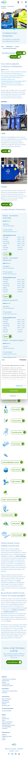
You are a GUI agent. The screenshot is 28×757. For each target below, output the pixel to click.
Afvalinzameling (5, 680)
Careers (4, 720)
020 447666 (8, 312)
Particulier (14, 57)
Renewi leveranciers (6, 723)
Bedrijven (3, 6)
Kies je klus (4, 692)
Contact (3, 739)
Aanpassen (13, 395)
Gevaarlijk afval (5, 700)
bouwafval (4, 79)
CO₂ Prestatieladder (6, 726)
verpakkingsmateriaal (7, 81)
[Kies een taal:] (18, 2)
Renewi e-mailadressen (7, 722)
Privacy (17, 751)
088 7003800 (8, 229)
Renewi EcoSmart (6, 684)
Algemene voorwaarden (10, 748)
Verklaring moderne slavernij (8, 725)
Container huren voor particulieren (9, 691)
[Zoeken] (22, 2)
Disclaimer (12, 751)
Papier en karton (5, 702)
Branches (4, 682)
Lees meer (4, 101)
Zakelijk (19, 53)
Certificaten (4, 728)
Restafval (4, 703)
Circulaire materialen (6, 710)
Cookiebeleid (20, 748)
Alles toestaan (14, 390)
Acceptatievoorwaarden (7, 685)
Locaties (4, 738)
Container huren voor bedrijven (9, 679)
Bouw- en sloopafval (6, 699)
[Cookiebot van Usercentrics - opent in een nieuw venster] (19, 360)
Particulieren (10, 6)
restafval (3, 83)
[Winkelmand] (26, 2)
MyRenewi (4, 734)
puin (13, 79)
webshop (3, 571)
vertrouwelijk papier (19, 81)
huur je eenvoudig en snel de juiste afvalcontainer (13, 74)
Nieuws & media (5, 718)
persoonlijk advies (6, 638)
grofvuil (9, 79)
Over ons (4, 717)
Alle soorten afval (6, 705)
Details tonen (19, 385)
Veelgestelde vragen (6, 736)
